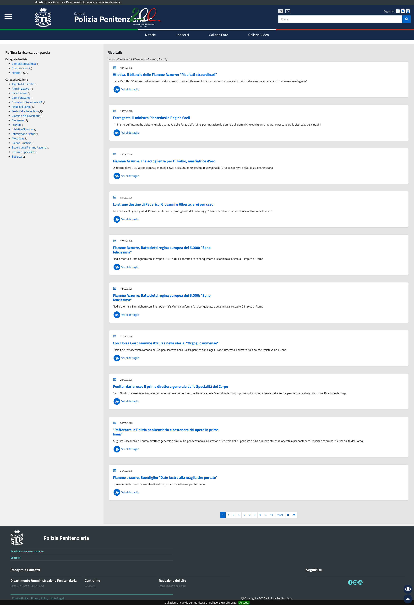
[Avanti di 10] (288, 515)
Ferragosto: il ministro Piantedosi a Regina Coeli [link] (151, 118)
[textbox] (340, 19)
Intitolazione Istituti (24, 134)
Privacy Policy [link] (39, 598)
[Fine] (294, 515)
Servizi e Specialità (23, 152)
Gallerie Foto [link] (218, 35)
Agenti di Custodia (23, 84)
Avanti (280, 515)
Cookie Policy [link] (20, 598)
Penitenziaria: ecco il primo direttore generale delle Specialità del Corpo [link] (170, 386)
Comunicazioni (21, 68)
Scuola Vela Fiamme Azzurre (29, 147)
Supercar (17, 156)
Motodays (18, 138)
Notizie (16, 73)
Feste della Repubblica (25, 111)
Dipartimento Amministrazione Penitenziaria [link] (93, 2)
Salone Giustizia (22, 143)
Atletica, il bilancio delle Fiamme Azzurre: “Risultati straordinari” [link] (165, 74)
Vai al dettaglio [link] (130, 89)
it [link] (280, 11)
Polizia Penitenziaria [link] (110, 18)
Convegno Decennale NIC (27, 102)
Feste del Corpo (21, 106)
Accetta (244, 603)
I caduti (16, 125)
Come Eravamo (21, 97)
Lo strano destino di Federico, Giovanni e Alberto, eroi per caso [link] (163, 204)
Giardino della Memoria (26, 116)
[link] (8, 16)
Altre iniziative (21, 88)
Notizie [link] (150, 35)
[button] (406, 19)
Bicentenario (20, 93)
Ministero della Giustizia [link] (49, 2)
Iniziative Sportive (23, 129)
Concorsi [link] (182, 35)
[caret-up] (406, 599)
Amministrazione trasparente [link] (27, 551)
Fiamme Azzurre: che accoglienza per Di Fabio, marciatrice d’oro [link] (164, 161)
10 (271, 515)
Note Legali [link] (57, 598)
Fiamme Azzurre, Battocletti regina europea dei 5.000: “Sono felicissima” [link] (162, 250)
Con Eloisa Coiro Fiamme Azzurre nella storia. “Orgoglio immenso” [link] (166, 343)
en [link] (287, 11)
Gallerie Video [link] (258, 35)
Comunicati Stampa (24, 63)
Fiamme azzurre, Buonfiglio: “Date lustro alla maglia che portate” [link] (165, 477)
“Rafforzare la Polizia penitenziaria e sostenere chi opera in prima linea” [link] (166, 432)
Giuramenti (19, 120)
